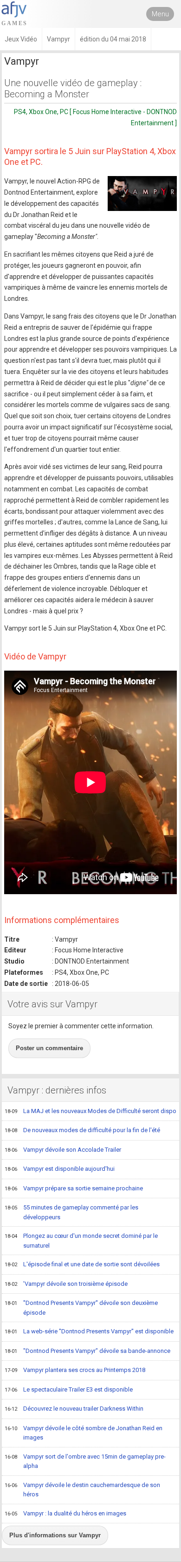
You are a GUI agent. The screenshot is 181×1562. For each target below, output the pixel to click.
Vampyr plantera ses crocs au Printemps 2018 (75, 1369)
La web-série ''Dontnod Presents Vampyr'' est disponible (89, 1331)
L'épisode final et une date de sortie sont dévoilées (82, 1264)
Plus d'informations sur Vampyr (55, 1535)
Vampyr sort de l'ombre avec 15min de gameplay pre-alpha (85, 1461)
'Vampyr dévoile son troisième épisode (66, 1283)
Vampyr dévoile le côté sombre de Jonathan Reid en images (83, 1433)
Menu (160, 14)
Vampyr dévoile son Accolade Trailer (63, 1149)
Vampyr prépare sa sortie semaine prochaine (74, 1188)
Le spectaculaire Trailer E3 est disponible (69, 1389)
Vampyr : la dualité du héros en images (65, 1513)
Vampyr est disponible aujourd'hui (60, 1168)
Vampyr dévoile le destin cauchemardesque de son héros (82, 1489)
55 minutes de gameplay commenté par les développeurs (71, 1212)
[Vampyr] (142, 193)
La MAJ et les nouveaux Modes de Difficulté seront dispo (90, 1110)
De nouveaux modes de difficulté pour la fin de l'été (82, 1130)
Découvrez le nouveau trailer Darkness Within (74, 1408)
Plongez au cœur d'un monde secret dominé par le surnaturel (81, 1240)
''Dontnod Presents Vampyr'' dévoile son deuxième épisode (81, 1307)
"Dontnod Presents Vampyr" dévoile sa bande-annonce (87, 1350)
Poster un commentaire (49, 1048)
